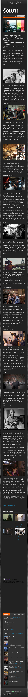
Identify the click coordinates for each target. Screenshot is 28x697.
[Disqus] (14, 559)
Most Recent (21, 614)
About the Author (9, 505)
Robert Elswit (10, 499)
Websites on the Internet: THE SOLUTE (16, 671)
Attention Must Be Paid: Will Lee (15, 652)
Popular (14, 614)
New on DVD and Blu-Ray (13, 676)
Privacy (17, 693)
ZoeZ (16, 672)
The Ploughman (18, 663)
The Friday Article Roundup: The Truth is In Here (16, 662)
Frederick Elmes (12, 497)
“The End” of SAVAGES (13, 636)
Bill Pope (14, 496)
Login (10, 694)
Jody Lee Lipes (7, 498)
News (23, 46)
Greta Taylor (9, 46)
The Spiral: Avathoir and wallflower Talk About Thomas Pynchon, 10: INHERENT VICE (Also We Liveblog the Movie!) (19, 524)
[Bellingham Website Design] (13, 691)
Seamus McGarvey (16, 499)
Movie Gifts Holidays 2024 (14, 681)
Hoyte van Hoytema (19, 497)
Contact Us (6, 694)
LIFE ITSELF (12, 629)
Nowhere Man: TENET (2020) (7, 522)
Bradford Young (20, 496)
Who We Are (9, 693)
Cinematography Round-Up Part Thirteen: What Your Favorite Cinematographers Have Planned (19, 538)
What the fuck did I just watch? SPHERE (16, 647)
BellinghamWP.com (18, 691)
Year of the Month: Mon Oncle (15, 617)
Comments (6, 614)
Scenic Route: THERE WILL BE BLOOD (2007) (8, 537)
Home (7, 1)
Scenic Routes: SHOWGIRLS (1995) (15, 657)
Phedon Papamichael (15, 498)
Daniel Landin (5, 497)
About (14, 693)
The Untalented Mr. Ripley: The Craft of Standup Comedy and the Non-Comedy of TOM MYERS (16, 643)
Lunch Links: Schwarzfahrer (14, 666)
